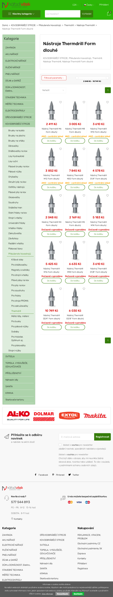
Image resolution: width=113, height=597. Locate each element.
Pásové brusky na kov (18, 166)
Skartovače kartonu (14, 399)
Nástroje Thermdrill (86, 25)
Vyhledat (87, 13)
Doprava (82, 553)
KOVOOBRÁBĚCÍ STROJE (23, 25)
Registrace (83, 568)
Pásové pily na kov (17, 192)
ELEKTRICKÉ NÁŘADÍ (15, 61)
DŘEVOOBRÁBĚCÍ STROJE (18, 117)
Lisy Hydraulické (16, 156)
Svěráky (15, 331)
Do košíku (51, 141)
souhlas (75, 445)
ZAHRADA (10, 47)
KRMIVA (9, 393)
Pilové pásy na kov (20, 280)
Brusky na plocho (16, 135)
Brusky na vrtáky (16, 140)
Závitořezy (13, 238)
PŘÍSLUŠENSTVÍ (13, 373)
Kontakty (17, 519)
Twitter (75, 475)
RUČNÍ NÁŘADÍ (12, 67)
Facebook (43, 475)
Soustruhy (13, 202)
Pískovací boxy (15, 248)
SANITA (9, 386)
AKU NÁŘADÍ (11, 54)
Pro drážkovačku (19, 264)
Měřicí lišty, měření (20, 316)
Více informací (47, 594)
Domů (5, 25)
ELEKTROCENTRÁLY (15, 110)
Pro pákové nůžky (19, 326)
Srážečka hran (15, 207)
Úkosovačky (14, 197)
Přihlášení (104, 4)
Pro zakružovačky (19, 306)
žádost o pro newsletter (78, 445)
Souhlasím (78, 594)
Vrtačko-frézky (15, 228)
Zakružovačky (15, 233)
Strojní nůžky (14, 350)
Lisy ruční (13, 161)
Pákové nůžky (15, 171)
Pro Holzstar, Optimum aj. (17, 338)
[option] (18, 415)
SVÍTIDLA (10, 356)
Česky (89, 5)
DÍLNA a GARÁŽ (13, 80)
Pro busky (16, 321)
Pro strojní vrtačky (20, 275)
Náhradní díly (11, 380)
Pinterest (60, 475)
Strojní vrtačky (15, 218)
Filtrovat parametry (53, 78)
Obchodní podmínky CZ (89, 543)
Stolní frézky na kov (17, 212)
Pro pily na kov (18, 285)
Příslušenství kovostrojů (50, 25)
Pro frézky (16, 295)
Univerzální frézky (16, 223)
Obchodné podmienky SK (90, 548)
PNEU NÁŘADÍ (12, 74)
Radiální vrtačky (16, 243)
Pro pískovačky (18, 345)
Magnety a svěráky (20, 270)
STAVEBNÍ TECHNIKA (15, 97)
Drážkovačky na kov (17, 151)
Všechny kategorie (22, 13)
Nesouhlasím (62, 594)
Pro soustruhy (18, 290)
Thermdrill (69, 25)
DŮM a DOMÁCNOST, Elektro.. (15, 89)
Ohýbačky (13, 176)
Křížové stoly (17, 259)
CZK (75, 5)
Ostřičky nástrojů (16, 187)
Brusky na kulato (16, 130)
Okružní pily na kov (17, 182)
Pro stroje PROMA (19, 300)
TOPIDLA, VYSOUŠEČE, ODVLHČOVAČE (16, 365)
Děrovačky (13, 146)
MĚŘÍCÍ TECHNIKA (14, 104)
